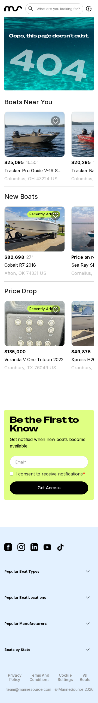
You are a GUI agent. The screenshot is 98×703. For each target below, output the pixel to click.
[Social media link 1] (8, 547)
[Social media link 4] (47, 547)
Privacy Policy (14, 677)
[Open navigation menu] (89, 9)
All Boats (85, 677)
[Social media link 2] (21, 547)
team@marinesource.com (29, 689)
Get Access (49, 487)
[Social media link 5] (60, 547)
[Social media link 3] (34, 547)
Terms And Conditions (39, 677)
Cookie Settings (65, 677)
